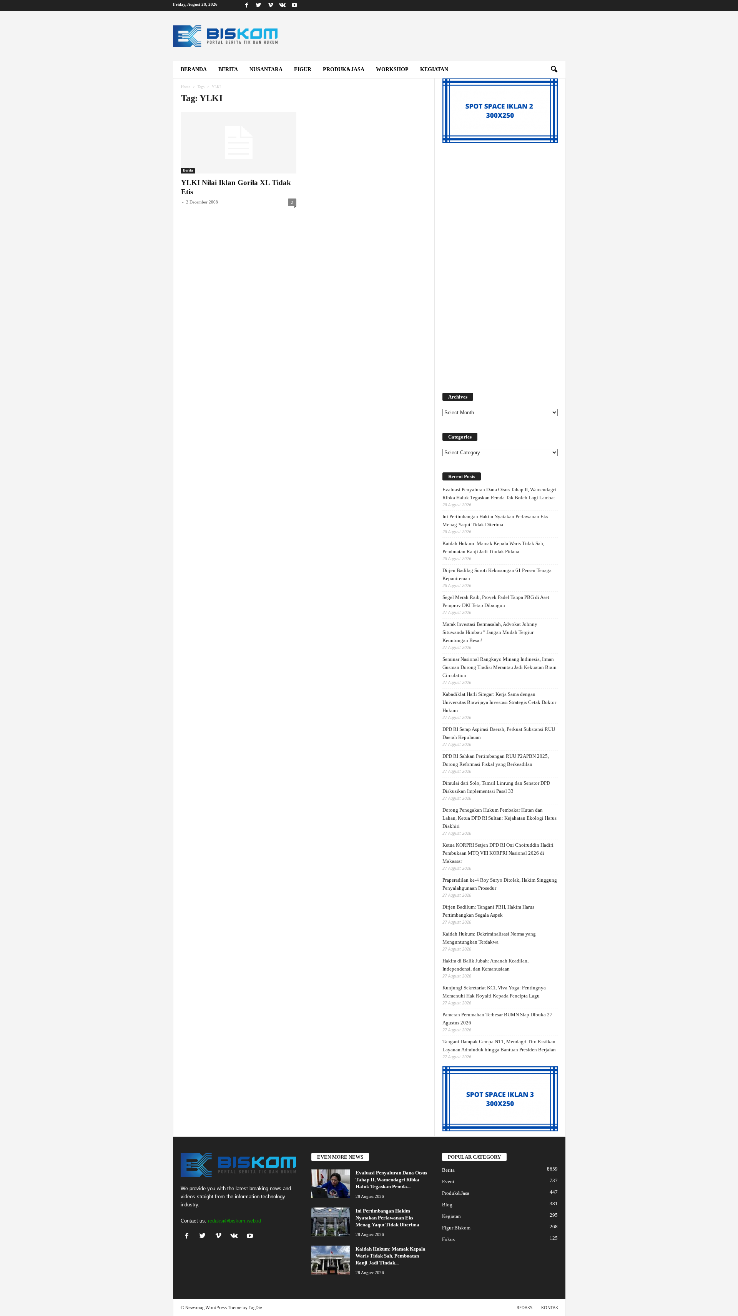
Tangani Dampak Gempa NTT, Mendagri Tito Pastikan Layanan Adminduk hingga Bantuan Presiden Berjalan (499, 1045)
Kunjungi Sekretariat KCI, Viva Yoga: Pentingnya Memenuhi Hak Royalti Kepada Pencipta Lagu (494, 992)
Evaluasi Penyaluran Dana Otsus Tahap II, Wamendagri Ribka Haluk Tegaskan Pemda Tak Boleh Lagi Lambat (499, 493)
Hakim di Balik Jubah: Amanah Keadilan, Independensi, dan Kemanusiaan (485, 965)
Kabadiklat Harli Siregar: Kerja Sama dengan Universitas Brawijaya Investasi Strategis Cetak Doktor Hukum (499, 702)
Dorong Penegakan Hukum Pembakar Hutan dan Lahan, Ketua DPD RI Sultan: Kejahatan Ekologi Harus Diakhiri (499, 818)
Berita (228, 69)
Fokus (448, 1239)
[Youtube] (294, 5)
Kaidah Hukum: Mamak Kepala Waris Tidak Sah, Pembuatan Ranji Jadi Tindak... (391, 1256)
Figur (302, 69)
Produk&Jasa (343, 69)
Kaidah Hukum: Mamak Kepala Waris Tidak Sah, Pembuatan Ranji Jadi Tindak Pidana (493, 547)
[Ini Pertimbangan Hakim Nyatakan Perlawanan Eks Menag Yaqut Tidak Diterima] (330, 1222)
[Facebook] (246, 5)
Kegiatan (434, 69)
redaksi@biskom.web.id (234, 1221)
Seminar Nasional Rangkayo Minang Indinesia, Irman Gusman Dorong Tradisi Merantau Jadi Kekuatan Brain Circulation (499, 667)
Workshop (392, 69)
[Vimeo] (270, 5)
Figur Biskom (456, 1228)
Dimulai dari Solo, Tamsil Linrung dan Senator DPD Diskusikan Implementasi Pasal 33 (496, 787)
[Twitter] (258, 5)
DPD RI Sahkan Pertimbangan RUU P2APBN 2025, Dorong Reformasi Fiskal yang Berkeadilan (495, 760)
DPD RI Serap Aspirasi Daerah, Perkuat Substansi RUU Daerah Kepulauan (498, 733)
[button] (553, 69)
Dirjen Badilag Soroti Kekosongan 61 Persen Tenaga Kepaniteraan (497, 574)
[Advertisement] (500, 263)
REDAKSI (525, 1307)
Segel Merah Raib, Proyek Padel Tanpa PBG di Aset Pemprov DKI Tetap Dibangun (495, 601)
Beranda (194, 69)
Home (185, 87)
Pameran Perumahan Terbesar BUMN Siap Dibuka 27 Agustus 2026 (497, 1019)
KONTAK (549, 1307)
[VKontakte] (282, 5)
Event (448, 1181)
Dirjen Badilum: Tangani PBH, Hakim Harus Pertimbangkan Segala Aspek (488, 911)
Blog (447, 1205)
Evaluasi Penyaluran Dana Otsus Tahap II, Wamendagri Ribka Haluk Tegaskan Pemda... (391, 1179)
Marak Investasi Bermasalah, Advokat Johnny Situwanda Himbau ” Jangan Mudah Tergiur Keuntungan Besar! (489, 632)
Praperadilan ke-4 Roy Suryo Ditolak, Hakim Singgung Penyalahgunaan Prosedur (499, 884)
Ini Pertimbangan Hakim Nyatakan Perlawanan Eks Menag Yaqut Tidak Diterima (495, 520)
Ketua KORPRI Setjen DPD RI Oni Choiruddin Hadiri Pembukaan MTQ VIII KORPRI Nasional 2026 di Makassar (498, 853)
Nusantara (266, 69)
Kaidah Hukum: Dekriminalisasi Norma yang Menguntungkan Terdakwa (489, 938)
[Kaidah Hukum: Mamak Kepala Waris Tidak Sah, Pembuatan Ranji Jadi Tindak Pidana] (330, 1260)
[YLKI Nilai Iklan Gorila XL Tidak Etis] (238, 142)
